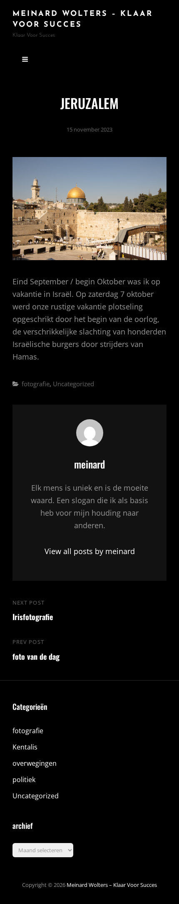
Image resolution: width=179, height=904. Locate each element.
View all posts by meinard (90, 551)
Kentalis (24, 747)
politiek (23, 779)
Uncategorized (73, 384)
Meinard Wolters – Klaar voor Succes (112, 885)
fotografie (36, 384)
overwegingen (34, 763)
